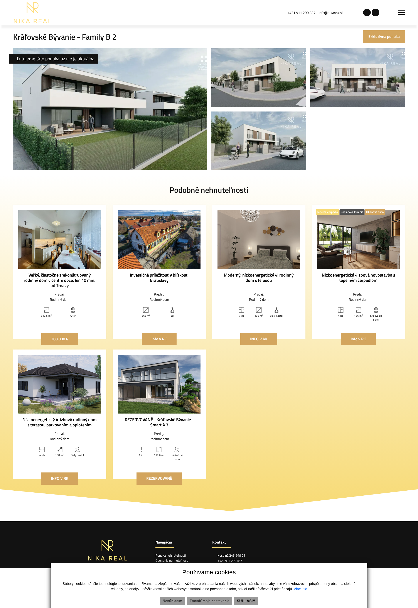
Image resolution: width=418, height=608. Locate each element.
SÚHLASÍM (246, 601)
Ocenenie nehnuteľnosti (171, 560)
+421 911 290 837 (301, 12)
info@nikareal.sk (331, 12)
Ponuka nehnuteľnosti (170, 555)
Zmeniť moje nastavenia (209, 601)
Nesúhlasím (172, 601)
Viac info (300, 589)
